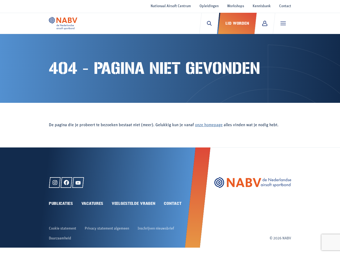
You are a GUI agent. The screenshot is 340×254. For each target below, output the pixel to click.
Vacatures (92, 203)
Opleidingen (209, 6)
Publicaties (61, 203)
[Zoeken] (209, 23)
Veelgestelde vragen (133, 203)
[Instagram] (55, 182)
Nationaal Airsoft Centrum (171, 6)
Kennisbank (262, 6)
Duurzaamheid (60, 238)
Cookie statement (62, 229)
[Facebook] (66, 182)
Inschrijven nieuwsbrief (156, 229)
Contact (285, 6)
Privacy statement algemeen (107, 229)
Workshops (235, 6)
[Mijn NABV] (264, 23)
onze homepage (209, 125)
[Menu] (283, 23)
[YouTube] (78, 182)
